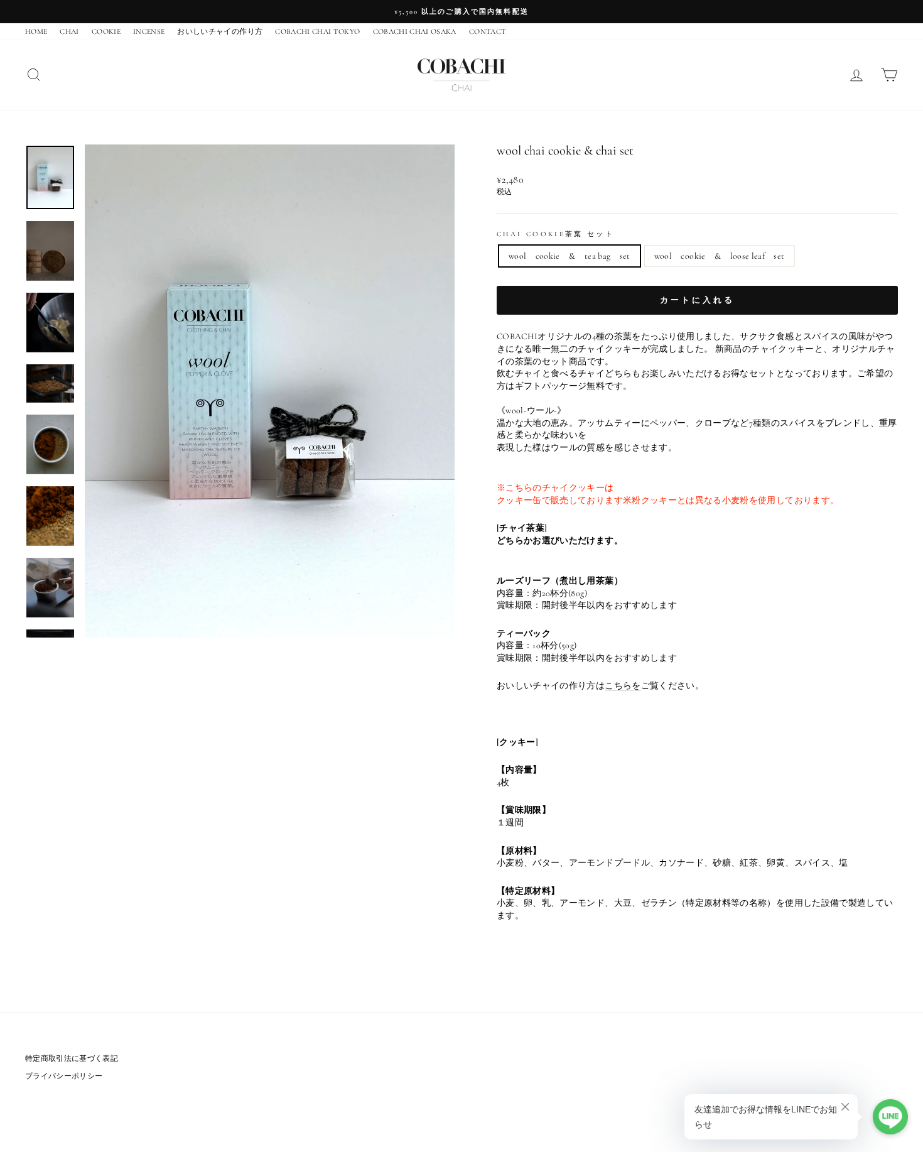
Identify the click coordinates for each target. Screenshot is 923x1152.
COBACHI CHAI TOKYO (317, 31)
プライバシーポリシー (64, 1076)
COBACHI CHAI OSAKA (414, 31)
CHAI (69, 31)
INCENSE (149, 31)
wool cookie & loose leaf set (719, 256)
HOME (36, 31)
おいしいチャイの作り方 (219, 31)
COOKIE (106, 31)
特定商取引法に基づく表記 (71, 1058)
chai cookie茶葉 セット (555, 234)
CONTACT (487, 31)
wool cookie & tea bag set (569, 256)
